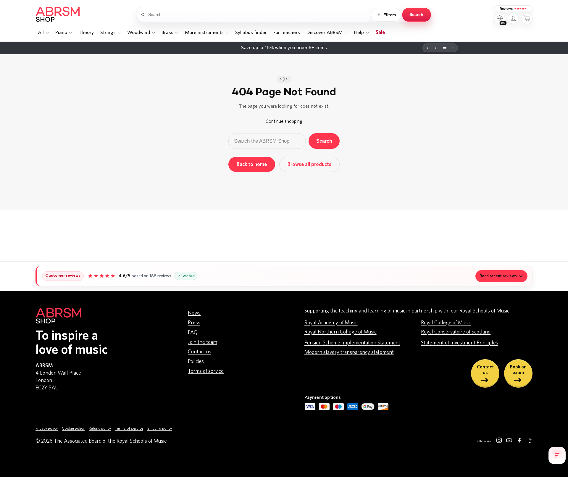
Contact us (199, 351)
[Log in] (513, 18)
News (194, 313)
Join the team (202, 342)
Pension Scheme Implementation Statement (352, 343)
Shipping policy (159, 429)
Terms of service (206, 371)
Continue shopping (284, 121)
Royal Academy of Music (331, 322)
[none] (43, 32)
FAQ (193, 332)
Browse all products (309, 164)
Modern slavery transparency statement (349, 352)
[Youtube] (509, 441)
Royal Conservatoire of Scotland (455, 332)
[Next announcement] (435, 47)
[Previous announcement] (427, 47)
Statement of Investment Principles (459, 343)
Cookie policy (73, 429)
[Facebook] (519, 441)
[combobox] (259, 15)
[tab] (444, 47)
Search (324, 141)
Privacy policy (47, 429)
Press (194, 322)
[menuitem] (43, 32)
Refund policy (100, 429)
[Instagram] (499, 441)
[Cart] (526, 18)
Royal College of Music (446, 322)
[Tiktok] (529, 441)
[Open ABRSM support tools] (557, 455)
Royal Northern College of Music (340, 332)
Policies (196, 361)
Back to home (252, 164)
